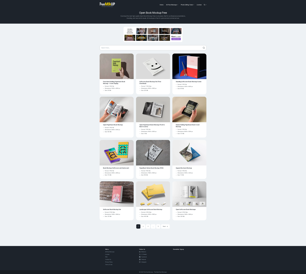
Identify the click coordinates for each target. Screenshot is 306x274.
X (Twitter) (144, 254)
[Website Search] (204, 5)
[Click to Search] (203, 47)
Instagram (143, 262)
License (199, 5)
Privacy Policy (109, 262)
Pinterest (143, 259)
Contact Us (108, 259)
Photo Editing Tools (187, 5)
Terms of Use (108, 264)
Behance (143, 252)
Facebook (144, 257)
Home (161, 5)
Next (164, 226)
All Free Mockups (171, 5)
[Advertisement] (153, 237)
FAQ (106, 257)
